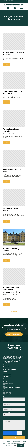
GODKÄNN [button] (20, 445)
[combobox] (14, 414)
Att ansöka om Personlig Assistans (13, 53)
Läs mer (14, 445)
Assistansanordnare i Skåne (12, 170)
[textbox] (12, 414)
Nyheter (5, 371)
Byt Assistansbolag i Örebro (11, 249)
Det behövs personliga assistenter (12, 92)
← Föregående (13, 311)
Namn (4, 396)
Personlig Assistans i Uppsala (11, 130)
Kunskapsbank (7, 374)
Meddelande (6, 419)
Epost (4, 401)
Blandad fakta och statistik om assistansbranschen (11, 289)
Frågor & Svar (7, 376)
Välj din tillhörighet (7, 412)
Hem (4, 364)
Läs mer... (6, 64)
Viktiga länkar (7, 379)
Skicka (14, 437)
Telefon (4, 407)
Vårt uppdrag (6, 366)
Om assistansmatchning (10, 369)
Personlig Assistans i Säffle (11, 209)
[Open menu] (21, 8)
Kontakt (5, 381)
